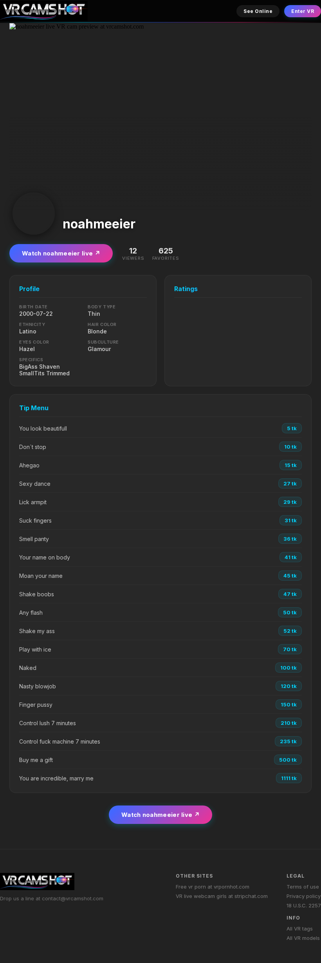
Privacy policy (304, 896)
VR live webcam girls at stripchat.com (222, 896)
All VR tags (300, 928)
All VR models (303, 938)
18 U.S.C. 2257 (304, 905)
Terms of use (303, 886)
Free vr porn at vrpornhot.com (212, 886)
